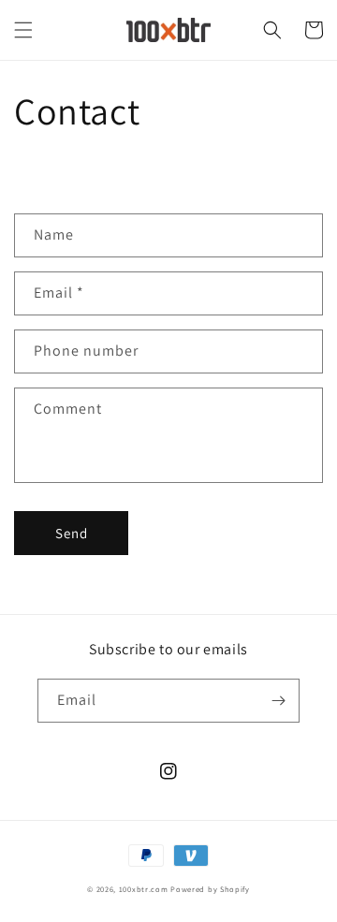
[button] (23, 30)
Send (71, 533)
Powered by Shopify (210, 889)
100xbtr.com (143, 889)
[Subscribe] (278, 701)
